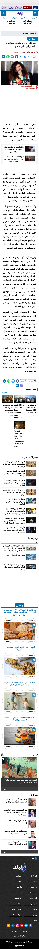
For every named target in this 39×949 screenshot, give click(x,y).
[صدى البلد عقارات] (11, 7)
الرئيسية (34, 18)
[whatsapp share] (8, 56)
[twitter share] (12, 56)
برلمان (35, 915)
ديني (20, 892)
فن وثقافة (34, 887)
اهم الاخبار (24, 18)
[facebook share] (16, 56)
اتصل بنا (14, 931)
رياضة (20, 881)
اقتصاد (35, 909)
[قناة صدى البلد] (35, 7)
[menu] (35, 13)
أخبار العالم (33, 898)
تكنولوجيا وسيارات (16, 909)
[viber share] (21, 385)
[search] (3, 13)
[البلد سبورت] (27, 7)
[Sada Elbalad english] (4, 7)
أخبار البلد (14, 18)
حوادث (5, 18)
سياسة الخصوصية (19, 936)
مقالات (35, 920)
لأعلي (32, 859)
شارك (22, 56)
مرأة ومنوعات (32, 892)
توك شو (19, 887)
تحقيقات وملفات (17, 915)
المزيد (5, 789)
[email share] (3, 56)
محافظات (19, 904)
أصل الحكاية (18, 898)
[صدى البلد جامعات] (18, 7)
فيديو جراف (33, 904)
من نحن (24, 931)
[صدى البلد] (19, 13)
